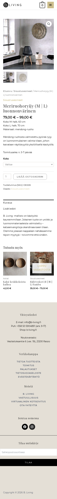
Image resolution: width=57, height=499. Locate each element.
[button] (49, 24)
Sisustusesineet (23, 91)
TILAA (28, 462)
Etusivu (7, 91)
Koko (6, 158)
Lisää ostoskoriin (30, 176)
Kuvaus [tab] (7, 202)
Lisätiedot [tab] (9, 208)
